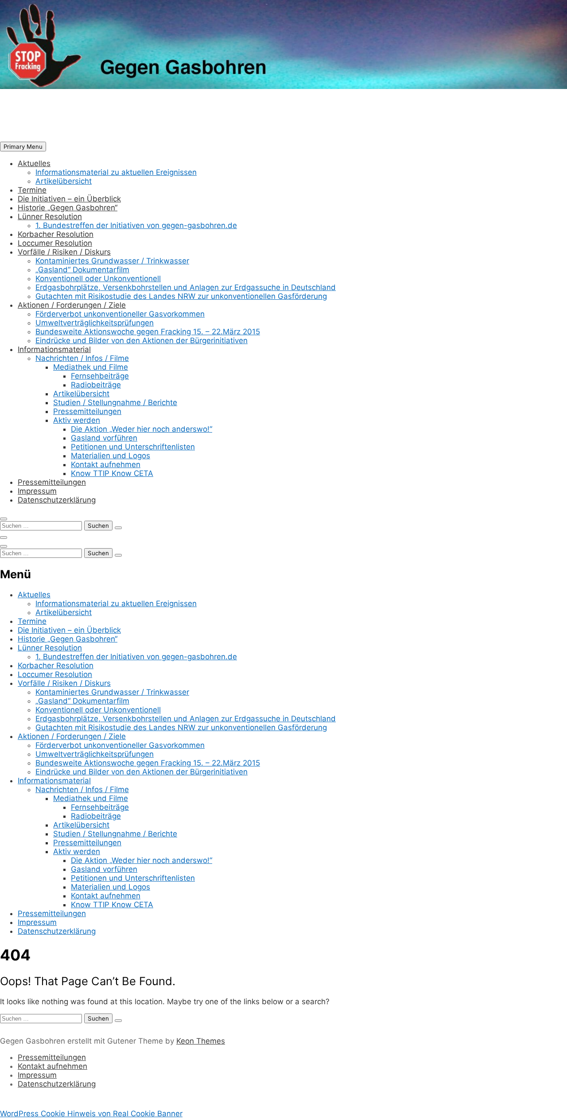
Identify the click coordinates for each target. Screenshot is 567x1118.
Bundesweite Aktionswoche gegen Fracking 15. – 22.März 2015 (147, 331)
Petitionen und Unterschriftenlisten (133, 446)
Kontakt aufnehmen (105, 464)
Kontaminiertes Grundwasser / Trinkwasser (112, 260)
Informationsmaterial (54, 349)
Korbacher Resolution (55, 234)
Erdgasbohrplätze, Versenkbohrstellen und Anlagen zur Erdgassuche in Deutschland (185, 287)
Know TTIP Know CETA (112, 473)
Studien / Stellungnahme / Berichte (115, 402)
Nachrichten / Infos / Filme (82, 358)
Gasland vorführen (104, 437)
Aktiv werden (76, 420)
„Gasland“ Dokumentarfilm (82, 269)
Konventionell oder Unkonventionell (98, 278)
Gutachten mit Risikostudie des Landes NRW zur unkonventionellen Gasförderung (181, 296)
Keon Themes (200, 1041)
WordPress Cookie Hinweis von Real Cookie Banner (91, 1113)
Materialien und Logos (110, 455)
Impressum (37, 491)
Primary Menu (23, 146)
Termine (32, 190)
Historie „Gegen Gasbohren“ (67, 207)
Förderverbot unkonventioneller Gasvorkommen (120, 313)
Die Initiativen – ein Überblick (69, 198)
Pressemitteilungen (87, 411)
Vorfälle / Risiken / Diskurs (64, 252)
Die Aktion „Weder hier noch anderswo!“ (141, 429)
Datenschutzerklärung (57, 499)
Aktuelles (34, 163)
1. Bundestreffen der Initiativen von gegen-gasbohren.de (136, 225)
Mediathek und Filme (90, 367)
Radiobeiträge (96, 384)
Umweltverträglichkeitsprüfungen (94, 322)
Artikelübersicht (63, 181)
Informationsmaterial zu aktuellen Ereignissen (116, 172)
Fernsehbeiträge (100, 375)
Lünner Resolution (50, 216)
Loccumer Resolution (55, 243)
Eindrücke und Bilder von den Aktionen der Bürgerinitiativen (141, 340)
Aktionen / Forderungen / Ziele (72, 305)
